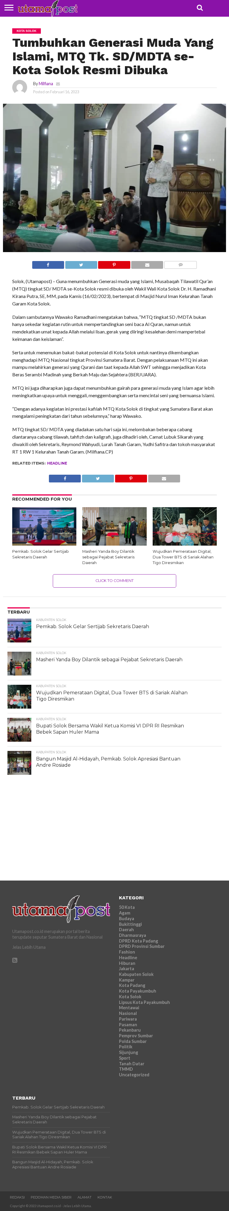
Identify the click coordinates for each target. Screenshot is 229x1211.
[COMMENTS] (180, 263)
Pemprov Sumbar (136, 1035)
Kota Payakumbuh (137, 990)
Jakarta (126, 968)
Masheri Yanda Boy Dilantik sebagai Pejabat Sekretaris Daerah (108, 557)
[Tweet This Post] (81, 263)
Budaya (126, 918)
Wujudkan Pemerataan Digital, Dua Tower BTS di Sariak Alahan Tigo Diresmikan (183, 557)
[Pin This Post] (114, 263)
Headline (57, 463)
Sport (124, 1058)
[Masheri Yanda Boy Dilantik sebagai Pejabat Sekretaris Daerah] (114, 543)
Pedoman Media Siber (51, 1197)
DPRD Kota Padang (138, 940)
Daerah (126, 929)
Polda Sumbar (133, 1041)
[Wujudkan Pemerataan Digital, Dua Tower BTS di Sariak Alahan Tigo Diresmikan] (185, 543)
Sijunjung (128, 1052)
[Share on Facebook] (48, 263)
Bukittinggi (130, 924)
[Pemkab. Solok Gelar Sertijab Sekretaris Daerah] (44, 543)
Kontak (105, 1197)
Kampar (126, 979)
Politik (125, 1046)
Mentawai (129, 1007)
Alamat (85, 1197)
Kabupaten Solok (136, 974)
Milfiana (46, 83)
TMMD (126, 1069)
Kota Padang (132, 985)
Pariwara (128, 1018)
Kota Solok (130, 996)
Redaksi (17, 1197)
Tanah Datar (131, 1063)
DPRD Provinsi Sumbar (142, 946)
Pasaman (128, 1024)
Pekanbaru (130, 1030)
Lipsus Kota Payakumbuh (144, 1002)
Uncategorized (134, 1074)
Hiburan (127, 963)
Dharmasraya (132, 935)
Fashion (127, 951)
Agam (124, 912)
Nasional (128, 1013)
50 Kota (127, 907)
